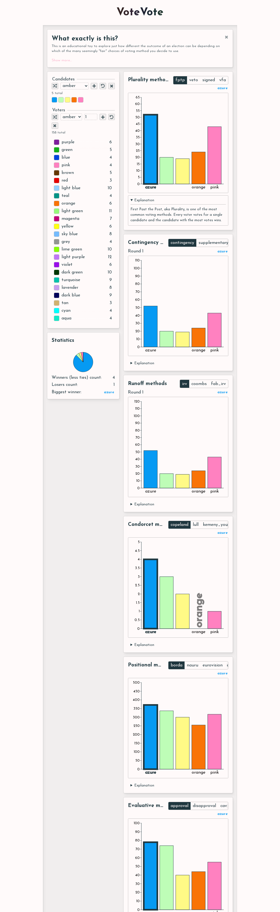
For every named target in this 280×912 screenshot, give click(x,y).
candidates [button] (63, 79)
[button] (54, 100)
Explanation (144, 200)
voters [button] (58, 110)
